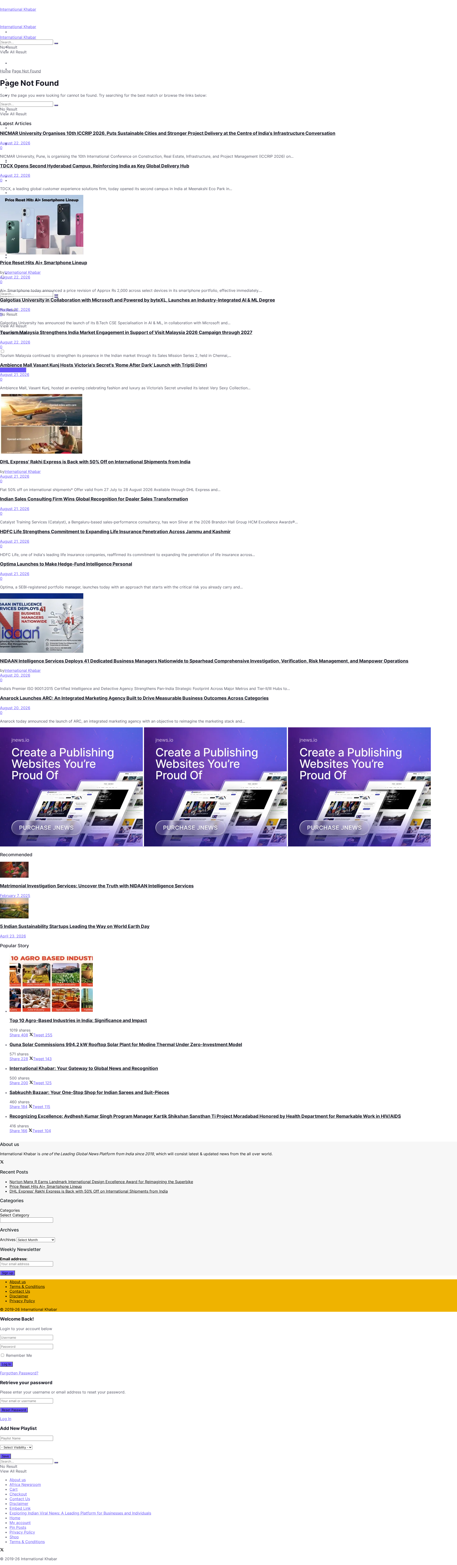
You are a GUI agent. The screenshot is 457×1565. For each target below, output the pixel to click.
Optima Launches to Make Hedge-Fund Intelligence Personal (66, 564)
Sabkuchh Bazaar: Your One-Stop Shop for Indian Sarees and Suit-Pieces (89, 1092)
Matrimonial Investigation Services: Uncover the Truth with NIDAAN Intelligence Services (97, 886)
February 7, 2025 (15, 895)
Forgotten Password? (19, 1373)
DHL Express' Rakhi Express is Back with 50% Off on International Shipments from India (95, 462)
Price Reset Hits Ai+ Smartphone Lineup (43, 262)
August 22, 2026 (15, 143)
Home (5, 71)
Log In (5, 1418)
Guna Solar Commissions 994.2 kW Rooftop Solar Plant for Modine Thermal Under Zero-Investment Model (126, 1044)
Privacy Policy (22, 1300)
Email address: (13, 1258)
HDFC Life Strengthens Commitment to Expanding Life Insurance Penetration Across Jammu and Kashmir (115, 531)
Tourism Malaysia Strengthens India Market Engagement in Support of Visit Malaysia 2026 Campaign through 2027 (126, 332)
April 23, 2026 (13, 936)
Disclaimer (19, 1296)
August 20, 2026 (15, 675)
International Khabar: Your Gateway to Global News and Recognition (84, 1068)
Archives (7, 1239)
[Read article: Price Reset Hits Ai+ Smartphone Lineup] (228, 225)
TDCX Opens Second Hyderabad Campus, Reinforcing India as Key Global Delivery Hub (94, 166)
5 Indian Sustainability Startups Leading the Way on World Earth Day (74, 926)
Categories (10, 1210)
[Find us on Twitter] (2, 1162)
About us (18, 1281)
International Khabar (18, 9)
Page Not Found (26, 71)
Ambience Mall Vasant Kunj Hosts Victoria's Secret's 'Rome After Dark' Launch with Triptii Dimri (103, 365)
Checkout (18, 1494)
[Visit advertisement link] (72, 845)
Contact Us (20, 1291)
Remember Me (19, 1355)
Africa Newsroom (25, 1484)
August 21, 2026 (14, 374)
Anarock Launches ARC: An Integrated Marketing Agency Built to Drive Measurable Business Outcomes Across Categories (134, 698)
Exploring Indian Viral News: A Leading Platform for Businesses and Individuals (80, 1513)
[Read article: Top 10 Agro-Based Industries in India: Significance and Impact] (233, 983)
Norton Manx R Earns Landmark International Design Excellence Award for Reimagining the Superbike (101, 1181)
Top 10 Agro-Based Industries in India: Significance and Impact (78, 1020)
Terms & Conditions (27, 1286)
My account (20, 1522)
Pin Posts (18, 1527)
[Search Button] (56, 295)
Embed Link (20, 1508)
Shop (14, 1537)
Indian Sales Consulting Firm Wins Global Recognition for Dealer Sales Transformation (94, 499)
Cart (14, 1489)
